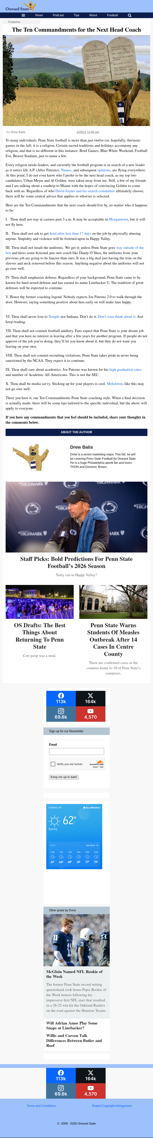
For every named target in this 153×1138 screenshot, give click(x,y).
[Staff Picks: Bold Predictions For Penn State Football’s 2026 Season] (76, 551)
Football (112, 15)
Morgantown (118, 219)
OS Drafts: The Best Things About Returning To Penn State (39, 636)
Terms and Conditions (41, 1105)
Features (14, 21)
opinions (103, 169)
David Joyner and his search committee (85, 190)
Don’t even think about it (116, 316)
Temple (54, 316)
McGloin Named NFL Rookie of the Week (74, 973)
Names (66, 169)
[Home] (21, 9)
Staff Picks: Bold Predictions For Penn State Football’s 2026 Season (76, 562)
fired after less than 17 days (70, 233)
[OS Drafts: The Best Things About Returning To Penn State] (40, 617)
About (93, 15)
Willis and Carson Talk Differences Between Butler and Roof (74, 1040)
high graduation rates (125, 369)
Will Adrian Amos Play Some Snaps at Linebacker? (72, 1025)
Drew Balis (18, 132)
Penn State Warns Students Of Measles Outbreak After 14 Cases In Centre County (113, 639)
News (39, 15)
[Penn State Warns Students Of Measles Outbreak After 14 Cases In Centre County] (113, 617)
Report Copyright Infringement (112, 1105)
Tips (76, 15)
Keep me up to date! (64, 777)
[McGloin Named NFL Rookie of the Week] (76, 967)
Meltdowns (115, 383)
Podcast (58, 15)
